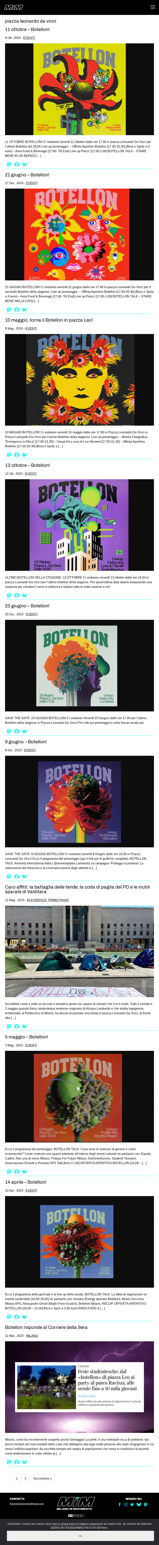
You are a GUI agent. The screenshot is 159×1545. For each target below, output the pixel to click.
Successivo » (42, 1478)
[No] (154, 1532)
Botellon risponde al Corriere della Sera (46, 1327)
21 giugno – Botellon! (27, 174)
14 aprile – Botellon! (25, 1182)
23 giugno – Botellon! (27, 605)
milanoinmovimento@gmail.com (27, 1503)
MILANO (32, 1335)
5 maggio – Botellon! (26, 1036)
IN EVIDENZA (37, 900)
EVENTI (29, 38)
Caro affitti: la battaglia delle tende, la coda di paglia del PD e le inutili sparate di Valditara (77, 889)
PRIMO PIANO (58, 900)
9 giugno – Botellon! (26, 741)
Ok (80, 1535)
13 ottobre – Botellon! (27, 465)
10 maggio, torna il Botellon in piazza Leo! (49, 320)
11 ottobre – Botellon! (27, 29)
